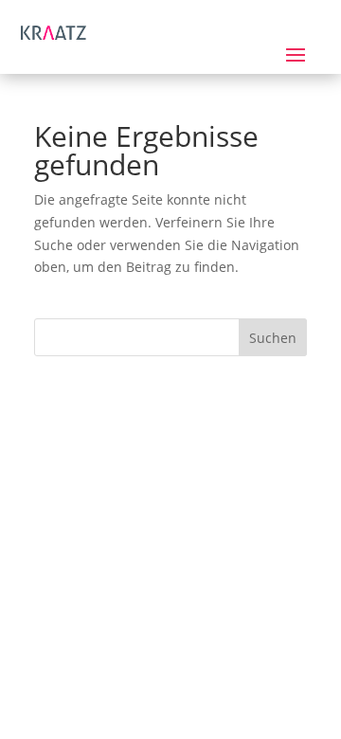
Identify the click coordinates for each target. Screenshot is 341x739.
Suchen (272, 338)
